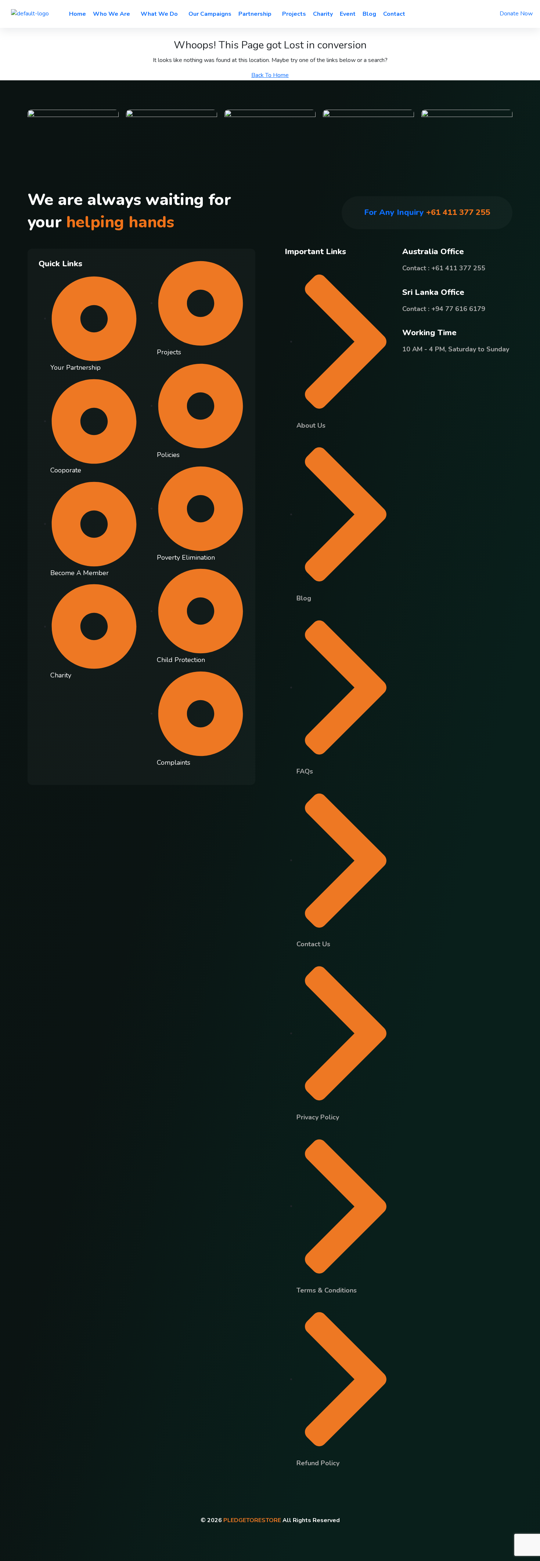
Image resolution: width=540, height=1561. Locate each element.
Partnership (254, 14)
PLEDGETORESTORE (252, 1520)
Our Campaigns (209, 14)
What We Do (159, 14)
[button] (113, 14)
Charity (323, 14)
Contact (394, 14)
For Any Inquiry (427, 212)
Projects (294, 14)
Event (348, 14)
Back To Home (270, 75)
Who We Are (111, 14)
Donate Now (516, 14)
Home (77, 14)
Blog (369, 14)
